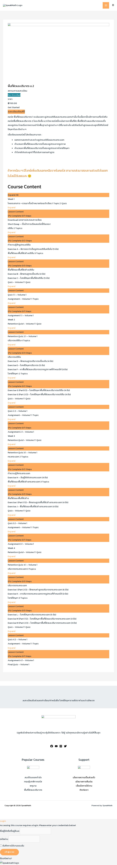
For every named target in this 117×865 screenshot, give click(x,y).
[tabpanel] (58, 149)
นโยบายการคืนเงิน (83, 781)
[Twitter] (65, 746)
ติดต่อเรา (84, 790)
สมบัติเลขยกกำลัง (33, 777)
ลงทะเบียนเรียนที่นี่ (16, 111)
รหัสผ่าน (4, 839)
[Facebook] (51, 746)
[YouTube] (56, 746)
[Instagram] (60, 746)
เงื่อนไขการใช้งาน (84, 785)
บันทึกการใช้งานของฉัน (13, 845)
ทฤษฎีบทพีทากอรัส (33, 781)
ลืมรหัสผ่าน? (6, 858)
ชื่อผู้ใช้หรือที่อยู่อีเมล (9, 831)
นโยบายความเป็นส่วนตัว (84, 777)
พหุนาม (33, 785)
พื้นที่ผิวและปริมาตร (33, 790)
